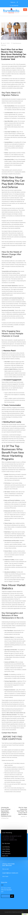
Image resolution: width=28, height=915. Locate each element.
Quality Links (5, 856)
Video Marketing (6, 851)
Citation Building (6, 849)
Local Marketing (6, 847)
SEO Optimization (6, 853)
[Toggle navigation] (25, 9)
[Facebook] (17, 2)
